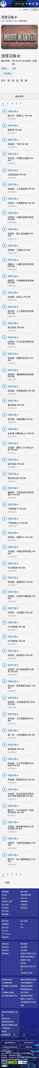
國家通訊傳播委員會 (9, 1025)
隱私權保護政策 (10, 1042)
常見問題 (5, 908)
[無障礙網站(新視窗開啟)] (12, 1062)
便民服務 (23, 944)
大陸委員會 (6, 1028)
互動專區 (7, 73)
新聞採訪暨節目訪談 (28, 953)
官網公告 (5, 937)
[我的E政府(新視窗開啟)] (4, 1064)
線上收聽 (20, 3)
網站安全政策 (28, 1042)
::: (19, 10)
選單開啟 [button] (37, 4)
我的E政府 (6, 1018)
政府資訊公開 (7, 901)
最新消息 (5, 921)
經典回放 (23, 3)
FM (21, 924)
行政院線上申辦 (26, 973)
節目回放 (5, 947)
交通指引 (23, 905)
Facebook (26, 3)
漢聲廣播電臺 (3, 4)
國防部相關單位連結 (28, 979)
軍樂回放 (5, 953)
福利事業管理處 (26, 996)
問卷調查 (5, 914)
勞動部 (4, 1031)
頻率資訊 (23, 908)
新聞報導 (5, 924)
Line (29, 3)
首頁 (3, 21)
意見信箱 (5, 905)
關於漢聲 (23, 892)
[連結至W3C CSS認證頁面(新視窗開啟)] (23, 1062)
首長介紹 (23, 898)
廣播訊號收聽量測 (27, 957)
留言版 (23, 963)
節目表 (4, 895)
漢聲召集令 (23, 21)
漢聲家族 (23, 901)
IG (33, 3)
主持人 (4, 898)
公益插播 (23, 947)
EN (17, 4)
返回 (7, 882)
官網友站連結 (7, 979)
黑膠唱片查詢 (25, 960)
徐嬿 (14, 68)
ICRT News (6, 934)
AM (21, 927)
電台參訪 (23, 950)
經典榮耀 (5, 892)
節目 (16, 21)
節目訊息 (5, 927)
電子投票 (5, 911)
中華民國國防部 (26, 983)
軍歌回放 (5, 950)
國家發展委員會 (8, 1022)
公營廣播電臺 (7, 983)
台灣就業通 (6, 1035)
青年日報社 (24, 992)
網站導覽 (29, 1047)
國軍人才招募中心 (27, 999)
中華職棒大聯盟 (8, 992)
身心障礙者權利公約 (9, 996)
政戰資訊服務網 (26, 986)
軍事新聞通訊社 (26, 989)
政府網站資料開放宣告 (10, 1047)
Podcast (5, 931)
